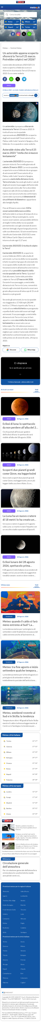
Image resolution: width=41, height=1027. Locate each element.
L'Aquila (23, 969)
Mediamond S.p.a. (19, 1013)
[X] (24, 34)
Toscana (23, 910)
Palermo (5, 982)
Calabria (23, 928)
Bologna (23, 955)
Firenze (23, 960)
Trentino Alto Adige (9, 900)
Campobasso (7, 973)
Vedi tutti (36, 390)
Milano (23, 946)
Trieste (5, 955)
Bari (22, 973)
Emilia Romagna (8, 905)
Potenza (5, 978)
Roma (22, 964)
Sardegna (24, 932)
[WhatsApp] (29, 34)
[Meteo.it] (35, 7)
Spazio (9, 85)
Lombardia (24, 896)
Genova (5, 946)
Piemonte (6, 891)
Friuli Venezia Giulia (9, 910)
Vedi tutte (37, 586)
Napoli (5, 969)
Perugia (5, 964)
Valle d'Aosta (25, 891)
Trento (5, 951)
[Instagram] (18, 34)
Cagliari (23, 982)
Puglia (22, 923)
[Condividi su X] (18, 81)
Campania (6, 919)
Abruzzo (23, 919)
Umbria (5, 914)
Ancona (5, 960)
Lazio (22, 914)
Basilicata (6, 928)
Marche (23, 905)
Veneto (23, 900)
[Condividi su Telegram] (24, 81)
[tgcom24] (20, 2)
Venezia (23, 951)
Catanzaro (24, 978)
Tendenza (9, 616)
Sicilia (4, 932)
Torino (5, 942)
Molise (5, 923)
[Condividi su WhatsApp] (11, 81)
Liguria (5, 896)
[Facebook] (13, 34)
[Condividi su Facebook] (5, 81)
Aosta (22, 942)
